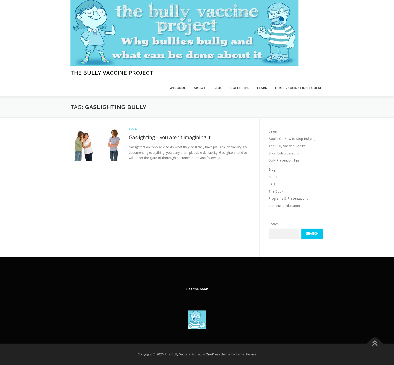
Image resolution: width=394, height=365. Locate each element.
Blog (218, 88)
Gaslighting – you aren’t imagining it (170, 137)
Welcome (178, 88)
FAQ (272, 184)
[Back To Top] (375, 344)
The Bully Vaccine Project (111, 73)
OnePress (213, 354)
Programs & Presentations (288, 198)
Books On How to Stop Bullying (292, 138)
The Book (276, 191)
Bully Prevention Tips (284, 160)
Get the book (197, 289)
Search (274, 224)
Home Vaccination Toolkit (299, 88)
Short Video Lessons (284, 153)
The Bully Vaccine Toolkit (287, 146)
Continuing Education (284, 205)
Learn (262, 88)
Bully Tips (240, 88)
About (200, 88)
